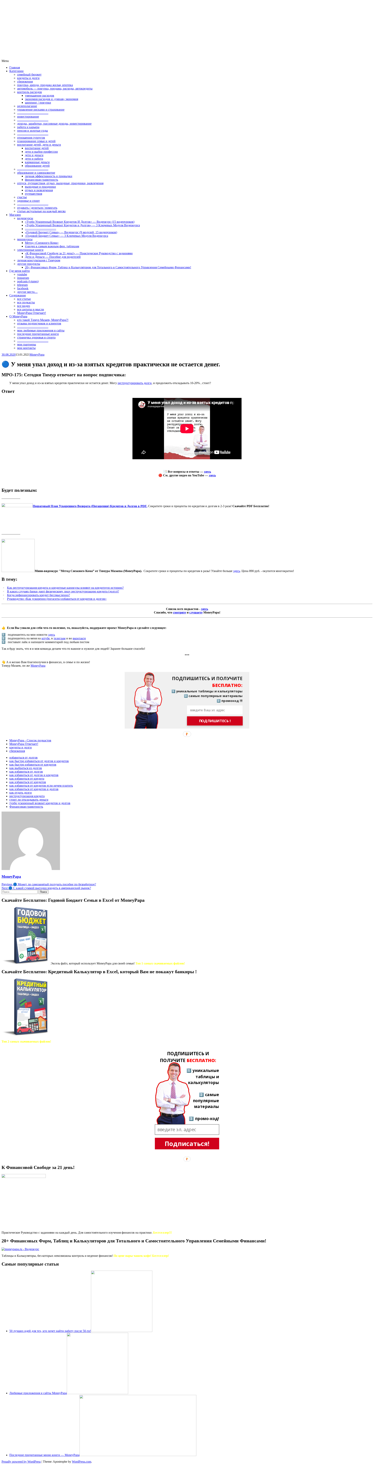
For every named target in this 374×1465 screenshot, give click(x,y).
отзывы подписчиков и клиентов (39, 323)
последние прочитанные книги (38, 334)
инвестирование (28, 116)
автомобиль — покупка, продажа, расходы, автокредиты (55, 88)
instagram (23, 277)
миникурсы (25, 239)
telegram (22, 284)
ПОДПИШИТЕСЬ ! (215, 721)
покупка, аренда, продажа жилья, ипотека (45, 85)
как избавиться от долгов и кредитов (33, 775)
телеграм (59, 638)
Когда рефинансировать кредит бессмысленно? (38, 595)
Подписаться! (187, 1143)
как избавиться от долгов (26, 771)
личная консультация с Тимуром (38, 260)
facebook (22, 288)
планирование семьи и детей (36, 141)
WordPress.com (81, 1461)
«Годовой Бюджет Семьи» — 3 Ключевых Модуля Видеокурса (66, 235)
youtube (22, 274)
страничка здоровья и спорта (36, 337)
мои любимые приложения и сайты (40, 330)
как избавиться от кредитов (27, 782)
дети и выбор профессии (41, 151)
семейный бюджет (29, 74)
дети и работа (34, 158)
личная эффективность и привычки (48, 176)
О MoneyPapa (18, 316)
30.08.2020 (9, 354)
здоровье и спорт (28, 200)
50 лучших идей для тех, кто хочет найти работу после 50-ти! (50, 1331)
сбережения (25, 81)
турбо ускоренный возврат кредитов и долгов (39, 803)
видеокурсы (25, 218)
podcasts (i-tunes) (28, 281)
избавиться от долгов (23, 757)
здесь (207, 471)
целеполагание (27, 106)
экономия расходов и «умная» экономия (51, 99)
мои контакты (26, 348)
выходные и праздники (40, 186)
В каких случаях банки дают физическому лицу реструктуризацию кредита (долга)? (63, 591)
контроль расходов (29, 92)
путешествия (33, 193)
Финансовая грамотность (26, 806)
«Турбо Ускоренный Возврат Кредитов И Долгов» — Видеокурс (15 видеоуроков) (79, 221)
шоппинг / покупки (38, 102)
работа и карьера (28, 127)
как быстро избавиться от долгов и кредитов (39, 761)
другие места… (27, 292)
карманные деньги (37, 162)
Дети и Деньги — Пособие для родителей (53, 256)
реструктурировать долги (135, 383)
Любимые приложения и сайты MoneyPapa (38, 1393)
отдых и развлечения (39, 190)
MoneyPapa (37, 354)
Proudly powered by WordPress (21, 1461)
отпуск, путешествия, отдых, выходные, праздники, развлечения (60, 183)
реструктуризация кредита (27, 796)
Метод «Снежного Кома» (42, 242)
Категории (16, 71)
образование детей (37, 165)
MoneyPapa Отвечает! (31, 313)
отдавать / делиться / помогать (37, 207)
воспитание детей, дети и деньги (39, 144)
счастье (22, 197)
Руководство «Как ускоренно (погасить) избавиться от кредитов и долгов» (57, 598)
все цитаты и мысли (30, 309)
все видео (23, 306)
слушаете (196, 612)
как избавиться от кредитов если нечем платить (41, 785)
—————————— (32, 113)
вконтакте (79, 638)
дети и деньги (34, 155)
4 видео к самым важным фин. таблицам (52, 246)
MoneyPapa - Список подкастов (30, 740)
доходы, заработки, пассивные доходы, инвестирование (54, 123)
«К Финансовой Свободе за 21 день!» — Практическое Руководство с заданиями (79, 253)
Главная (14, 67)
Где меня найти (19, 270)
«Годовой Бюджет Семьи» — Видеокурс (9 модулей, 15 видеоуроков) (71, 232)
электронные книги (30, 249)
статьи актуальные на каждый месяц (41, 211)
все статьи (24, 299)
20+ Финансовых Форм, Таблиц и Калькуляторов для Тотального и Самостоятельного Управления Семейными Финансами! (108, 267)
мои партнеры (26, 344)
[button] (204, 682)
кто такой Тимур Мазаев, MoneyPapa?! (42, 320)
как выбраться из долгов (25, 768)
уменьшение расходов (39, 95)
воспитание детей (37, 148)
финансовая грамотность (41, 179)
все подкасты (26, 302)
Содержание (17, 295)
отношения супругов (31, 137)
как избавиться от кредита (26, 778)
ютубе (45, 638)
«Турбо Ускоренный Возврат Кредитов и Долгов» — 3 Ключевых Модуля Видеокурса (82, 225)
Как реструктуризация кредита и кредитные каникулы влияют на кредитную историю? (65, 587)
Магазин (15, 214)
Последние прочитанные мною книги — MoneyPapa (44, 1455)
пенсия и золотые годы (32, 130)
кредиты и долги (28, 78)
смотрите (179, 612)
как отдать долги (20, 792)
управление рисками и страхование (40, 109)
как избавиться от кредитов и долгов (33, 789)
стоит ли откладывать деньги (28, 799)
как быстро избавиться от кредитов (32, 764)
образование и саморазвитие (36, 172)
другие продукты (28, 263)
